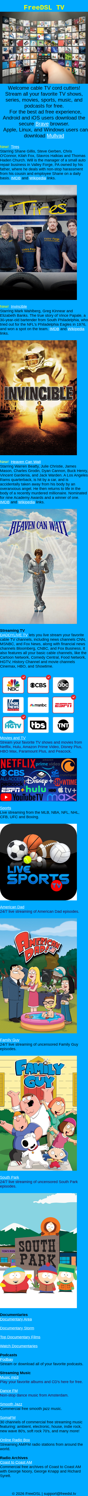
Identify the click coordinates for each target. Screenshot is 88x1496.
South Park (9, 1177)
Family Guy (9, 1040)
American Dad (12, 907)
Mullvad (55, 135)
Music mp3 (9, 1377)
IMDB (16, 178)
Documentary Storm (17, 1328)
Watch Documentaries (19, 1346)
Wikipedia (37, 178)
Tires (15, 147)
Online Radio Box (15, 1440)
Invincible (19, 306)
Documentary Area (16, 1319)
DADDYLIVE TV (14, 635)
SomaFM (8, 1417)
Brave (42, 124)
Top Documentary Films (20, 1337)
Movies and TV (13, 738)
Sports (5, 808)
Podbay (6, 1359)
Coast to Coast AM (16, 1462)
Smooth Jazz (11, 1404)
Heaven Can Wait (26, 462)
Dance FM (9, 1391)
